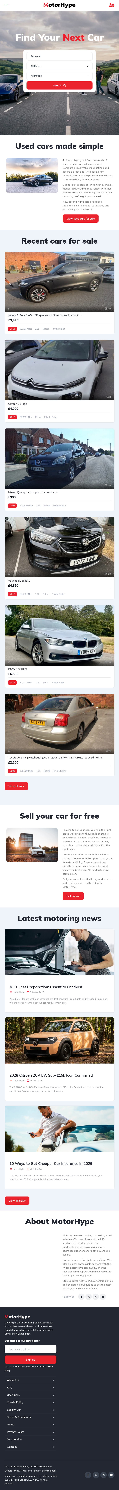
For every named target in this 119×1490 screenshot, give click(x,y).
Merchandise (14, 1439)
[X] (88, 1297)
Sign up (30, 1359)
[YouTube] (103, 1297)
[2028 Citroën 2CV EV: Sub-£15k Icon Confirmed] (59, 1040)
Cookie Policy (15, 1402)
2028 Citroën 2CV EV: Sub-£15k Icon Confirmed (51, 1075)
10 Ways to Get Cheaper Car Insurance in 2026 (50, 1163)
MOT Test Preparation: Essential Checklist (45, 987)
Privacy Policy (15, 1431)
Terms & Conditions (19, 1417)
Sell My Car (14, 1409)
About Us (13, 1380)
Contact (12, 1446)
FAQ (9, 1387)
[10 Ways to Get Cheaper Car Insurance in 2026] (59, 1129)
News (10, 1424)
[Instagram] (96, 1297)
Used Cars (13, 1394)
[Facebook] (81, 1297)
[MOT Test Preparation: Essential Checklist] (59, 952)
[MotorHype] (59, 5)
